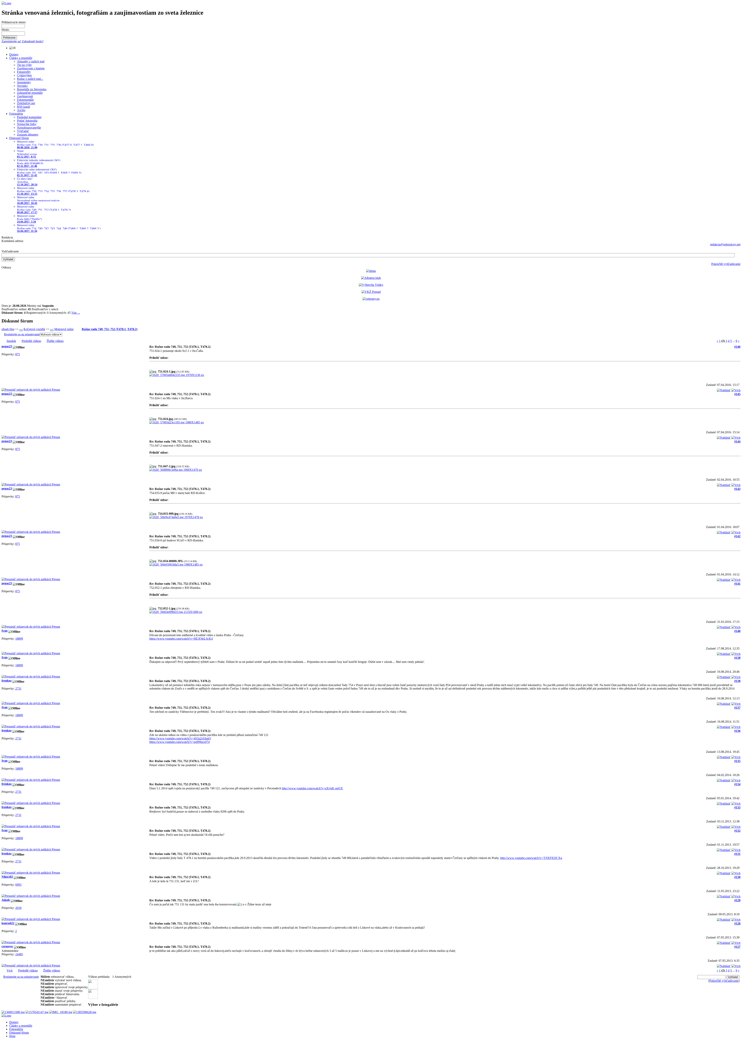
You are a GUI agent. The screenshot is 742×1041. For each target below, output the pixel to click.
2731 (18, 688)
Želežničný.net (26, 103)
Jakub (6, 900)
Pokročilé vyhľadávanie (725, 264)
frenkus (7, 680)
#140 (737, 631)
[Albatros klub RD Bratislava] (371, 277)
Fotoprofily (24, 72)
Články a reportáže (20, 58)
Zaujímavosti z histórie (31, 68)
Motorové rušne (64, 329)
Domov (14, 54)
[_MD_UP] (735, 389)
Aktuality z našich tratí (30, 61)
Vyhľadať (23, 131)
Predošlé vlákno (31, 341)
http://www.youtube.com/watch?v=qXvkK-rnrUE (312, 788)
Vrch (10, 970)
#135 (737, 761)
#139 (737, 657)
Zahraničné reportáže (30, 92)
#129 (737, 900)
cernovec (7, 946)
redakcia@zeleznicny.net (725, 244)
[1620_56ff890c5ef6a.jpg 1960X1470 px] (175, 469)
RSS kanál (23, 106)
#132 (737, 830)
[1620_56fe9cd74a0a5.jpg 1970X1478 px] (176, 517)
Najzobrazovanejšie (29, 127)
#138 (737, 681)
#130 (737, 877)
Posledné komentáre (29, 117)
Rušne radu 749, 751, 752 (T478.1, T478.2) (109, 329)
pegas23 (7, 346)
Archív (21, 110)
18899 (19, 638)
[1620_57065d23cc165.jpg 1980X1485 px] (176, 422)
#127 (737, 946)
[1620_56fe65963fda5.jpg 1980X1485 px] (176, 564)
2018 (18, 907)
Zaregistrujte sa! (11, 41)
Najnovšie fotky (27, 124)
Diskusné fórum (19, 138)
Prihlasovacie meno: (14, 22)
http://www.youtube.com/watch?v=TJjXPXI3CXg (531, 858)
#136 (737, 730)
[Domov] (6, 3)
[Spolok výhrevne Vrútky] (371, 284)
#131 (737, 854)
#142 (737, 536)
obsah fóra (8, 329)
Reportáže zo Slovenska (31, 89)
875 (17, 354)
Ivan (5, 630)
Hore (12, 1036)
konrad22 (8, 923)
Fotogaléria (16, 113)
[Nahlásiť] (724, 389)
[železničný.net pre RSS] (93, 997)
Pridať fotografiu (27, 120)
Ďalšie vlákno (55, 341)
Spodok (11, 341)
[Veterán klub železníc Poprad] (371, 291)
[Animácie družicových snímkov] (371, 271)
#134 (737, 784)
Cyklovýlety (24, 75)
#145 (737, 394)
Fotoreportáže (25, 99)
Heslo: (5, 29)
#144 (737, 441)
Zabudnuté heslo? (32, 41)
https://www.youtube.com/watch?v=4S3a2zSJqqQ (180, 738)
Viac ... (75, 312)
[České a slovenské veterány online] (371, 298)
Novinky (22, 85)
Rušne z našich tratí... (30, 78)
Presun (55, 389)
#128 (737, 923)
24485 (19, 954)
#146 (737, 346)
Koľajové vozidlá (34, 329)
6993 (18, 884)
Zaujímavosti (25, 96)
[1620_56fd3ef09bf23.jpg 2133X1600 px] (175, 612)
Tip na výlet (24, 65)
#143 (737, 489)
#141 (737, 583)
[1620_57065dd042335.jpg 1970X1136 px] (176, 375)
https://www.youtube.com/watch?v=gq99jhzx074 (179, 742)
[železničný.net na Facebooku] (93, 988)
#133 (737, 807)
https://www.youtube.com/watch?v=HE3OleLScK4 (181, 638)
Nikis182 (7, 876)
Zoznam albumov (27, 134)
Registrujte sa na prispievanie (22, 334)
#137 (737, 707)
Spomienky (24, 82)
